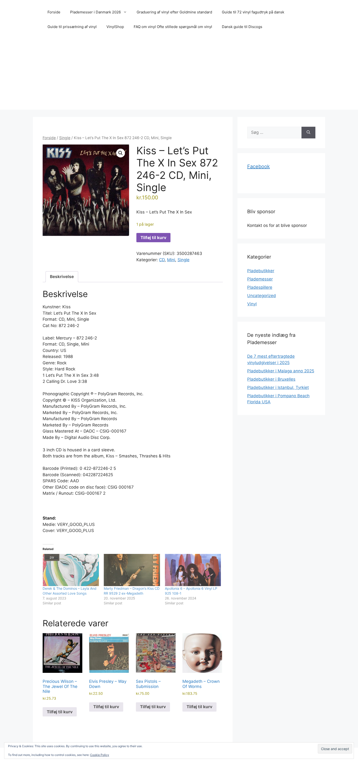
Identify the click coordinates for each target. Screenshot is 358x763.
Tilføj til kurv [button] (60, 711)
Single (64, 137)
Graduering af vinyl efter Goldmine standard (174, 12)
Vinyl (252, 303)
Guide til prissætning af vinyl (72, 26)
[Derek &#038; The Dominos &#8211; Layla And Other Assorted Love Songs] (71, 570)
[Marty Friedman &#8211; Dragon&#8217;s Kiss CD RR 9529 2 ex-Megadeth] (132, 570)
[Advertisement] (179, 75)
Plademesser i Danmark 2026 (95, 12)
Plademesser (260, 279)
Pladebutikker (260, 270)
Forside (53, 12)
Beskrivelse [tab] (62, 276)
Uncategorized (261, 295)
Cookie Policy (99, 755)
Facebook (258, 166)
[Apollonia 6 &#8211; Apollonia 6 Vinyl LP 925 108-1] (193, 570)
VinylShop (115, 26)
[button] (120, 153)
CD (162, 259)
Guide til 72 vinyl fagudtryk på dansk (253, 12)
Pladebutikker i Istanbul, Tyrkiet (278, 387)
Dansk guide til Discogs (242, 26)
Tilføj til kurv (153, 237)
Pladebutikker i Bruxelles (271, 379)
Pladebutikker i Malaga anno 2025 (280, 370)
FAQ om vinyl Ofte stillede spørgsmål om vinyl (173, 26)
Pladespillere (259, 287)
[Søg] (308, 132)
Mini (171, 259)
